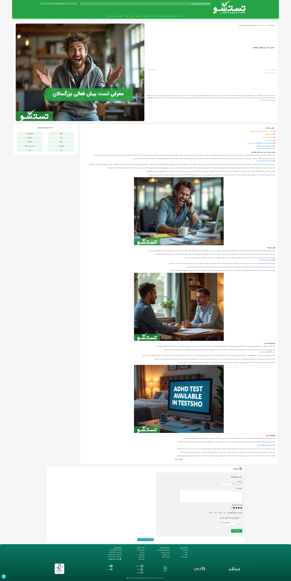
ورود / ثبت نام (58, 3)
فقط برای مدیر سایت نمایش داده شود (229, 518)
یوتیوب (139, 572)
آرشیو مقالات (264, 25)
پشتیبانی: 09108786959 (113, 555)
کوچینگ (126, 16)
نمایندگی (121, 16)
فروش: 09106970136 (114, 550)
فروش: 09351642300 (114, 552)
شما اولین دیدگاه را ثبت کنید (145, 540)
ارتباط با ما (108, 16)
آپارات (108, 566)
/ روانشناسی (259, 25)
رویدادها (115, 16)
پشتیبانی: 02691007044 (114, 557)
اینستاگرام (138, 566)
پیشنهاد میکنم (224, 513)
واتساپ (139, 569)
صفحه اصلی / (272, 25)
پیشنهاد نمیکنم (214, 513)
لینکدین (108, 569)
